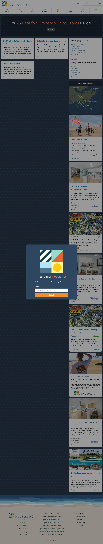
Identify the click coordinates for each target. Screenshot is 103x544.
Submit (51, 295)
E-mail (37, 286)
